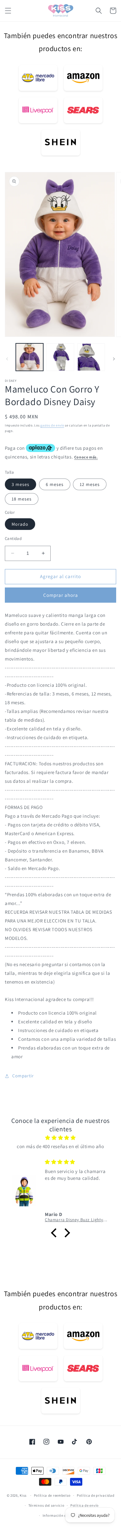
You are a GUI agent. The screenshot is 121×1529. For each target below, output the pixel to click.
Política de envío (84, 1505)
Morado (20, 524)
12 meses (90, 484)
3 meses (20, 484)
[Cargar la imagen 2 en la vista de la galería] (60, 357)
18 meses (22, 499)
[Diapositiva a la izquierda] (7, 359)
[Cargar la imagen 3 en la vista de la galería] (91, 357)
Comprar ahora (60, 595)
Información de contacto (64, 1515)
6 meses (55, 484)
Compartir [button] (23, 1076)
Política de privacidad (95, 1495)
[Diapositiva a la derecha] (114, 359)
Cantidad (13, 538)
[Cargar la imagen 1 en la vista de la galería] (29, 357)
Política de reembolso (52, 1495)
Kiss (24, 1495)
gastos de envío (52, 425)
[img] (60, 1137)
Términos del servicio (46, 1505)
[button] (8, 11)
